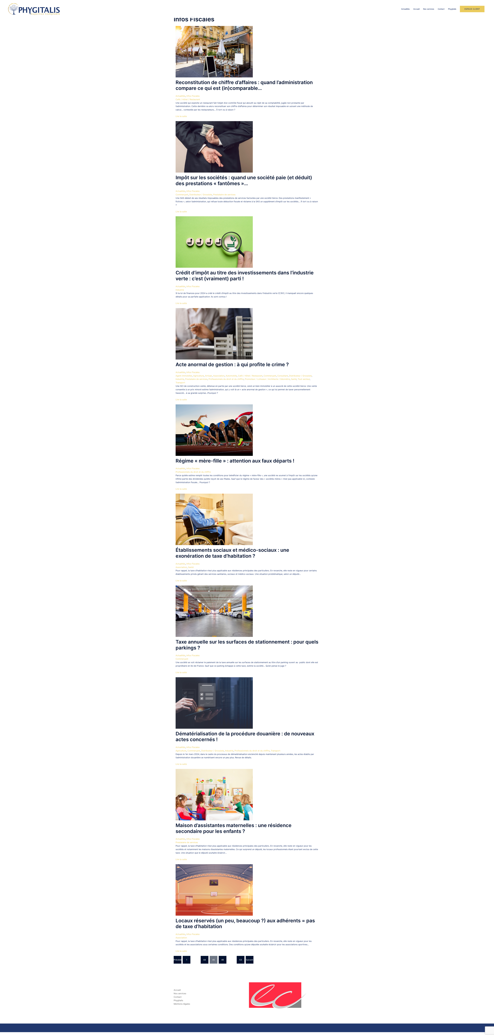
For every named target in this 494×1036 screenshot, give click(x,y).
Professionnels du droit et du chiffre (226, 379)
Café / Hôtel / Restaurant (188, 99)
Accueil (416, 9)
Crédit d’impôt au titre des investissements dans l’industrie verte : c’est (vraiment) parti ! (245, 275)
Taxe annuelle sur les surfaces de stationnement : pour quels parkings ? (247, 645)
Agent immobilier (184, 375)
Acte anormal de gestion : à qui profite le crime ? (232, 364)
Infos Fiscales (193, 96)
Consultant (282, 375)
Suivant (249, 959)
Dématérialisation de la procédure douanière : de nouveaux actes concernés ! (245, 736)
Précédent (177, 959)
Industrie (180, 290)
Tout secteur (304, 379)
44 (204, 959)
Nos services (428, 9)
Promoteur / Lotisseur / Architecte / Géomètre (267, 379)
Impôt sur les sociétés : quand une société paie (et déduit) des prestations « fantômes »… (244, 180)
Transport (180, 382)
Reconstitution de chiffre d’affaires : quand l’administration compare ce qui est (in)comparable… (244, 85)
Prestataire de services (224, 194)
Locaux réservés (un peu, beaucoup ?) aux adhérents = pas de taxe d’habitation (245, 923)
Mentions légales (182, 1004)
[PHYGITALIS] (34, 8)
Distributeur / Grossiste (200, 194)
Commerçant (182, 194)
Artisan (208, 375)
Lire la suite (181, 116)
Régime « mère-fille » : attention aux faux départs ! (235, 461)
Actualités (405, 9)
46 (222, 959)
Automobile (231, 375)
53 (240, 959)
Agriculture (198, 375)
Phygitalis (452, 9)
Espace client (472, 9)
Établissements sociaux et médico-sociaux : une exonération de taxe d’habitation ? (232, 553)
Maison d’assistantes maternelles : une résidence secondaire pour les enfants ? (234, 828)
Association (218, 375)
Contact (441, 9)
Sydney (221, 1027)
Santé (294, 379)
